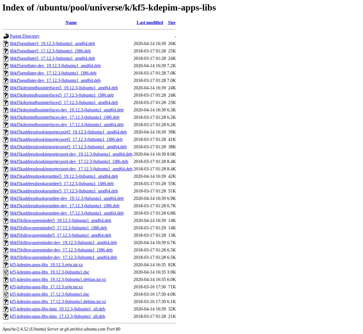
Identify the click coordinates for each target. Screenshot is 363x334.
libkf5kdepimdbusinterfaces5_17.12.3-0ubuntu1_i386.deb (62, 95)
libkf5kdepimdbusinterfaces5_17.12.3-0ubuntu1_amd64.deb (64, 102)
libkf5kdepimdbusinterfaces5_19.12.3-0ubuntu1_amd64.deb (64, 87)
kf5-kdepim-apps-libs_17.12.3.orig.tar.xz (46, 286)
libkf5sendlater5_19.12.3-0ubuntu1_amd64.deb (52, 43)
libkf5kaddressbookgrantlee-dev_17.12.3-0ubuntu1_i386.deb (64, 205)
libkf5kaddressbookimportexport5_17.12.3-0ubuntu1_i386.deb (66, 139)
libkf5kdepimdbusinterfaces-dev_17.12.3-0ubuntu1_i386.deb (64, 117)
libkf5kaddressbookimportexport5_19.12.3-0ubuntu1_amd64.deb (68, 132)
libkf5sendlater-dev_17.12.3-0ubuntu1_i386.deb (53, 73)
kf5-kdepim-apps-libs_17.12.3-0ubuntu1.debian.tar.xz (58, 301)
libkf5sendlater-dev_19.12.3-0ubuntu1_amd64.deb (55, 65)
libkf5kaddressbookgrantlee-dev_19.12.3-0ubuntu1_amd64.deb (67, 198)
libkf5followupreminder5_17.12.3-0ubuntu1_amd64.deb (60, 235)
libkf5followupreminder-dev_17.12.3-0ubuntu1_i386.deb (61, 250)
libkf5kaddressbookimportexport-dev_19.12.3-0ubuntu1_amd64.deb (71, 154)
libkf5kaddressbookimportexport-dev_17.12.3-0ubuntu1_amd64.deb (71, 168)
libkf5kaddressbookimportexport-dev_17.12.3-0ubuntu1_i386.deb (69, 161)
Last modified (150, 22)
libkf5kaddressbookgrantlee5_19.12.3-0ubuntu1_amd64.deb (64, 176)
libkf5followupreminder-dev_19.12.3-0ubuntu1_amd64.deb (63, 242)
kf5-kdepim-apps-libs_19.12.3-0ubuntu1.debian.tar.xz (58, 279)
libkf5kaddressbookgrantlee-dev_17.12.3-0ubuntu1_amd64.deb (67, 213)
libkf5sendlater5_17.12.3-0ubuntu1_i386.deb (50, 50)
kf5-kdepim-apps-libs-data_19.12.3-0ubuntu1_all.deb (57, 308)
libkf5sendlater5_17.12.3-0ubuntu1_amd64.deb (52, 58)
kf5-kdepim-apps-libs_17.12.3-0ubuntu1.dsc (49, 294)
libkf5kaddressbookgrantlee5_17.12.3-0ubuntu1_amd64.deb (64, 191)
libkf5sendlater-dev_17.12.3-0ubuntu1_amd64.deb (55, 80)
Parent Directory (24, 36)
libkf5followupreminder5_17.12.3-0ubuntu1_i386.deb (58, 227)
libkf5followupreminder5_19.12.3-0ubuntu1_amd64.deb (60, 220)
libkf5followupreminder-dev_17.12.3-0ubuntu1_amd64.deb (63, 257)
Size (172, 22)
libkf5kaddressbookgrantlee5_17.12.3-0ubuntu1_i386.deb (62, 183)
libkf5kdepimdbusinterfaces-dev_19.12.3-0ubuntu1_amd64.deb (67, 109)
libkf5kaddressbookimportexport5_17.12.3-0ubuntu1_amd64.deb (68, 146)
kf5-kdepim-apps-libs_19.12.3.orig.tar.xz (46, 264)
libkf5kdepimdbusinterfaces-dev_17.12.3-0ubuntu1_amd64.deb (67, 124)
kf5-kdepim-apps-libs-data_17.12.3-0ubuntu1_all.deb (57, 316)
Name (71, 22)
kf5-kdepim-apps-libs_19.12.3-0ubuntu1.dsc (49, 272)
